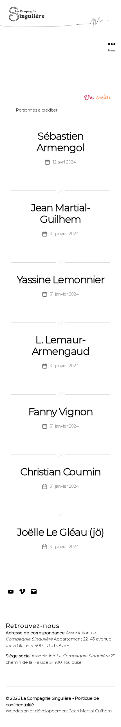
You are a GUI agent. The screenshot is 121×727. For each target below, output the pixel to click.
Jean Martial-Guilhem (60, 213)
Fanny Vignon (60, 411)
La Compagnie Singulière (46, 698)
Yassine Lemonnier (60, 279)
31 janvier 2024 (64, 233)
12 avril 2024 (64, 162)
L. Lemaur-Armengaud (60, 345)
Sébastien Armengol (60, 142)
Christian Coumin (60, 471)
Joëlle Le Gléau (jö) (60, 532)
